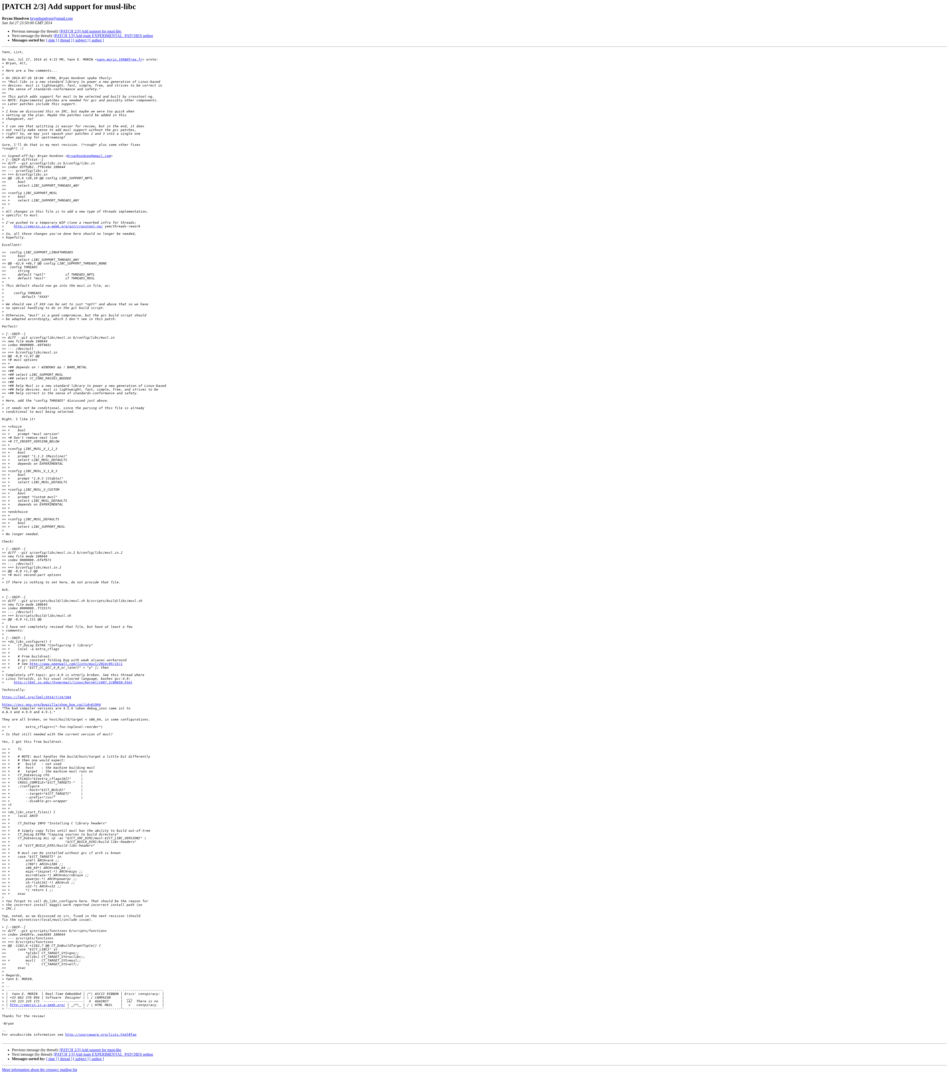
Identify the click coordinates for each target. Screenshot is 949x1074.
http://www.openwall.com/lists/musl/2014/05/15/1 (76, 664)
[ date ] (51, 40)
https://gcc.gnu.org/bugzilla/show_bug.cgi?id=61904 (51, 704)
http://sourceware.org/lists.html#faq (100, 1034)
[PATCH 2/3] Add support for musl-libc (91, 31)
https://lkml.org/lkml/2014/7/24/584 (36, 697)
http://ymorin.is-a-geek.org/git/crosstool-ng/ (58, 226)
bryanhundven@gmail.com (51, 18)
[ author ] (96, 40)
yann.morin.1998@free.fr (119, 59)
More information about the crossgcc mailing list (39, 1070)
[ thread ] (65, 40)
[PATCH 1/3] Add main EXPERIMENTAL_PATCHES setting (103, 36)
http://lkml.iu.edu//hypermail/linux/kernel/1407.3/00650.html (73, 682)
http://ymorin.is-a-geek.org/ (37, 1005)
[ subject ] (80, 40)
